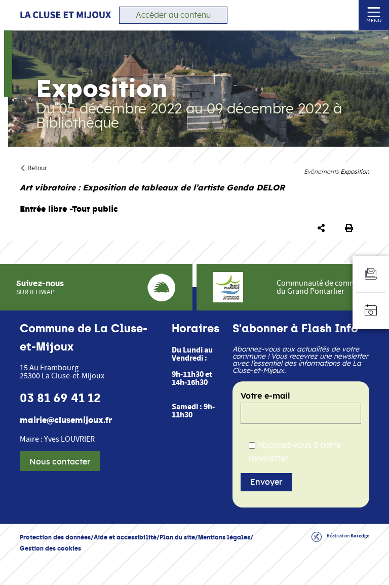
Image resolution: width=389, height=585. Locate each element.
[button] (323, 228)
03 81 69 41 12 (60, 398)
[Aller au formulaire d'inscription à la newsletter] (371, 274)
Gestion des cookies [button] (50, 548)
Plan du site (177, 537)
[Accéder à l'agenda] (371, 311)
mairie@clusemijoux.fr (66, 420)
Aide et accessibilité (125, 537)
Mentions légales (224, 537)
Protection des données (55, 537)
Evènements (321, 172)
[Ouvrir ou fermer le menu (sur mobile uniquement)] (374, 11)
